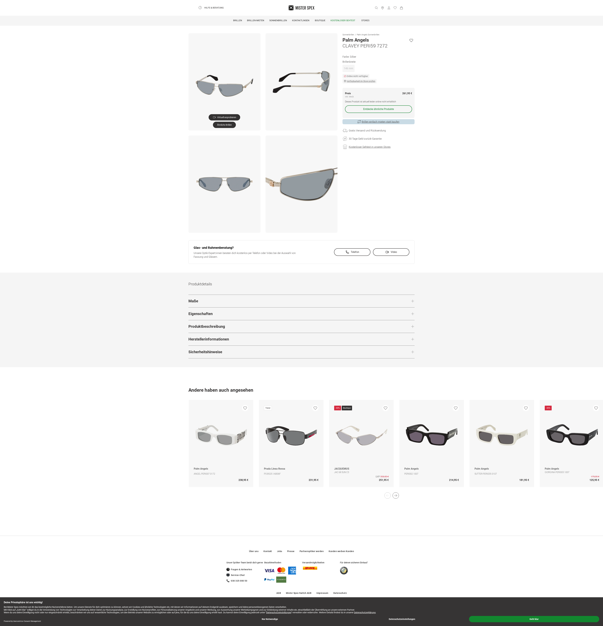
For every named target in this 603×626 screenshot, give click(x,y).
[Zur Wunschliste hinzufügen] (411, 40)
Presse (291, 551)
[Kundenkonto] (389, 8)
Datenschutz (340, 593)
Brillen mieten (255, 20)
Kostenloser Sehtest (343, 20)
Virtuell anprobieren (226, 117)
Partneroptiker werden (312, 551)
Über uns (253, 551)
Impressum (322, 593)
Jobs (279, 551)
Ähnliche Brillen (224, 125)
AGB (278, 593)
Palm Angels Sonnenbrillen (368, 34)
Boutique (320, 20)
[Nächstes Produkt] (396, 495)
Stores (365, 20)
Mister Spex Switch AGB (298, 593)
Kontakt (267, 551)
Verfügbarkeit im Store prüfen (361, 81)
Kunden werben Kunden (341, 551)
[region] (301, 446)
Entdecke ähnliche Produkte (378, 109)
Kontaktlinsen (300, 20)
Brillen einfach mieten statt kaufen (380, 121)
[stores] (382, 8)
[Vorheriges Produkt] (387, 495)
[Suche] (376, 7)
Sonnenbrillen (278, 20)
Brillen (237, 20)
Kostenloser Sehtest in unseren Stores (370, 147)
